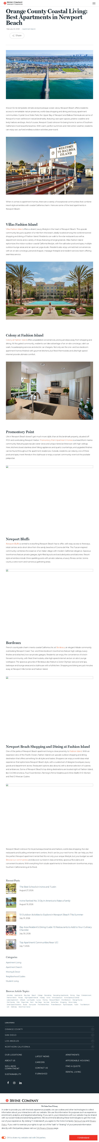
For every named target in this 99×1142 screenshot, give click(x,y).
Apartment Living (13, 962)
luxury (38, 1000)
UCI (8, 1007)
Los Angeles (12, 1041)
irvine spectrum (57, 997)
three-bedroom (56, 1004)
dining (72, 995)
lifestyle (22, 1000)
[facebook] (8, 1083)
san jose (46, 1002)
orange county (77, 1000)
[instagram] (14, 1083)
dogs (78, 995)
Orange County (14, 1029)
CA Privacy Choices (45, 1128)
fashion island (11, 997)
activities (10, 995)
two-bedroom (85, 1004)
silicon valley (72, 1002)
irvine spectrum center (71, 997)
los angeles (31, 1000)
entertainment (86, 995)
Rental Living (73, 1072)
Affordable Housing (78, 1060)
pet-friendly (11, 1002)
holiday (42, 997)
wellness (14, 1007)
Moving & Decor (13, 972)
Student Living (12, 981)
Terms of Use (79, 1121)
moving (45, 1000)
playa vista (24, 1002)
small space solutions (14, 1004)
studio (25, 1004)
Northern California (17, 1047)
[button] (91, 3)
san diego (38, 1002)
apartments (18, 995)
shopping (63, 1002)
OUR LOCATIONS (13, 1055)
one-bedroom (66, 1000)
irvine (48, 997)
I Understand (83, 1138)
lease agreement (12, 1000)
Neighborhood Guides (15, 976)
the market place (43, 1004)
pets (18, 1002)
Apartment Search (29, 29)
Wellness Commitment (12, 1067)
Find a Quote (73, 1066)
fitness (20, 997)
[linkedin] (20, 1083)
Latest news (42, 1056)
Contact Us (41, 1068)
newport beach (54, 1000)
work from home (24, 1007)
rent (31, 1002)
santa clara (54, 1002)
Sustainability (13, 1074)
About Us (10, 1060)
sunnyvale (32, 1004)
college (40, 995)
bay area (27, 995)
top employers (67, 1004)
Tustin (76, 1004)
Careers (40, 1062)
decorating (47, 995)
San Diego (10, 1035)
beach (34, 995)
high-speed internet (31, 997)
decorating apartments (60, 995)
